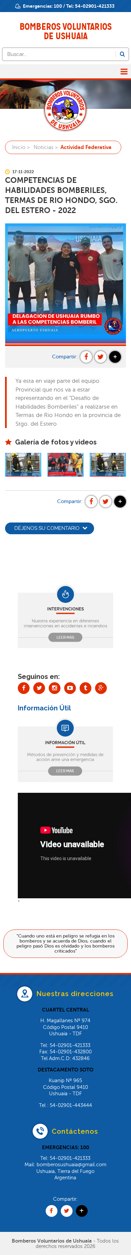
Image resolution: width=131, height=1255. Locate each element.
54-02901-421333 (95, 6)
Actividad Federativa (86, 147)
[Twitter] (39, 688)
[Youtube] (70, 688)
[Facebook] (24, 688)
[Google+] (101, 688)
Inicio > (21, 147)
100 (58, 6)
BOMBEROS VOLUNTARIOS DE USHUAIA (65, 31)
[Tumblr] (85, 688)
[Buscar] (122, 54)
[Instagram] (54, 688)
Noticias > (46, 147)
